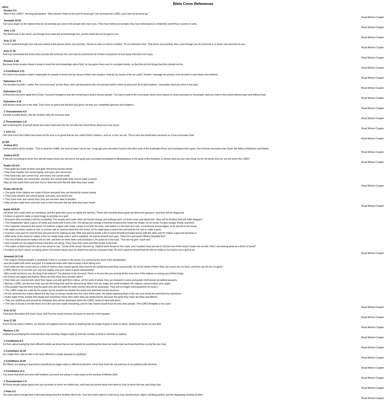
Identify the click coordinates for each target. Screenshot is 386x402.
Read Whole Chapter (372, 17)
